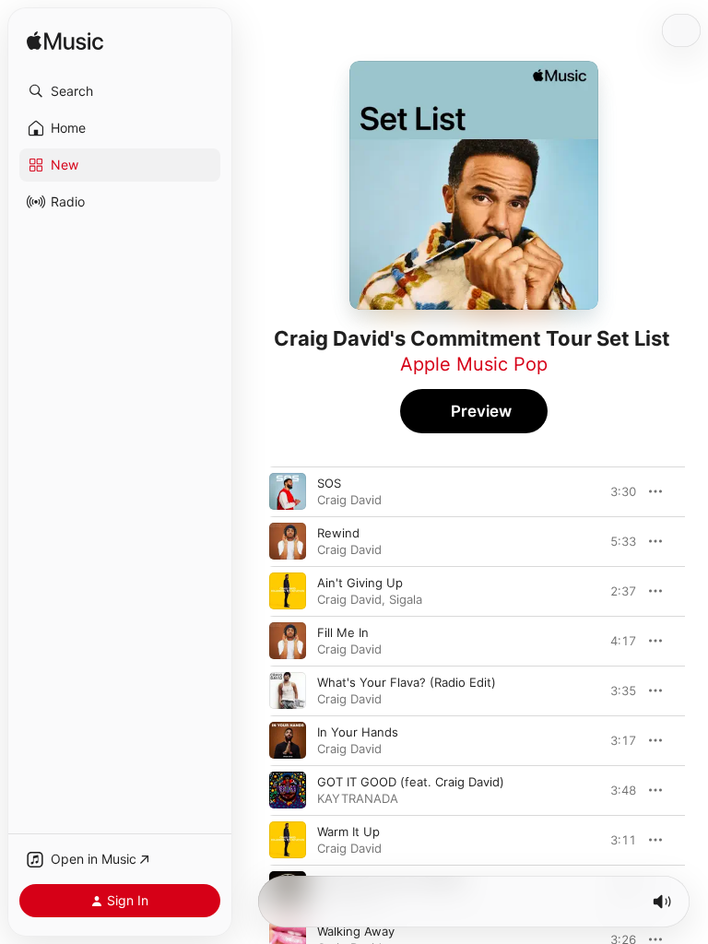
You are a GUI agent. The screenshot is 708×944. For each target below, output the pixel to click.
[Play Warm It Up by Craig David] (287, 839)
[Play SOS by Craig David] (287, 491)
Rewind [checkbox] (338, 532)
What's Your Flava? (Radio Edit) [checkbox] (406, 682)
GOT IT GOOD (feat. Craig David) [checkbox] (410, 781)
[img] (65, 42)
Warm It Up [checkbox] (348, 831)
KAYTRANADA (357, 798)
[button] (119, 91)
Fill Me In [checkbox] (343, 632)
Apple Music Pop (474, 364)
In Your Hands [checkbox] (357, 732)
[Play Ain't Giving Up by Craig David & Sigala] (287, 590)
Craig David (349, 499)
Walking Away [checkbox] (356, 931)
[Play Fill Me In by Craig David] (287, 640)
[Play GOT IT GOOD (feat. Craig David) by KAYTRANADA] (287, 790)
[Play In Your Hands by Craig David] (287, 740)
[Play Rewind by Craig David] (287, 541)
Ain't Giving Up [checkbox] (360, 582)
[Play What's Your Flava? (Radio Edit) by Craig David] (287, 690)
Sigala (405, 599)
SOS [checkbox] (329, 483)
